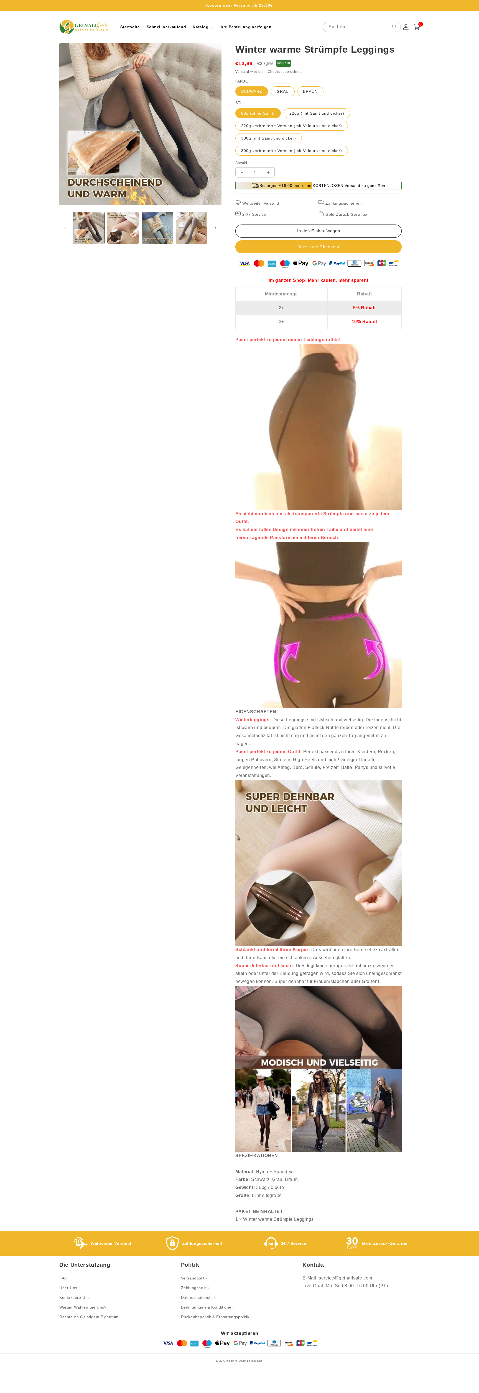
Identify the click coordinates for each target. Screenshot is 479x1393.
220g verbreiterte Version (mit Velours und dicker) (291, 125)
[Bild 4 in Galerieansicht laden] (191, 228)
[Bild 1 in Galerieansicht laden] (89, 228)
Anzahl (241, 163)
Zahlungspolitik (195, 1288)
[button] (202, 27)
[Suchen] (394, 27)
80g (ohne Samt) (258, 113)
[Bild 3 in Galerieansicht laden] (157, 228)
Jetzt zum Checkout (318, 246)
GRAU (283, 91)
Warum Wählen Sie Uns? (83, 1307)
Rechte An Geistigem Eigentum (89, 1317)
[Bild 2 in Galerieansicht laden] (123, 228)
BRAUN (310, 91)
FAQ (63, 1278)
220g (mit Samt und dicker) (316, 113)
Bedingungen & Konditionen (207, 1307)
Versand (242, 72)
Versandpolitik (194, 1278)
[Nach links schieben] (65, 228)
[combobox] (362, 27)
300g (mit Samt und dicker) (268, 138)
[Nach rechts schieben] (215, 228)
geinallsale (255, 1360)
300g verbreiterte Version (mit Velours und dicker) (291, 150)
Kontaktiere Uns (74, 1297)
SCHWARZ (251, 91)
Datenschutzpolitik (198, 1297)
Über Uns (68, 1288)
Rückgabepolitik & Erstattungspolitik (215, 1317)
